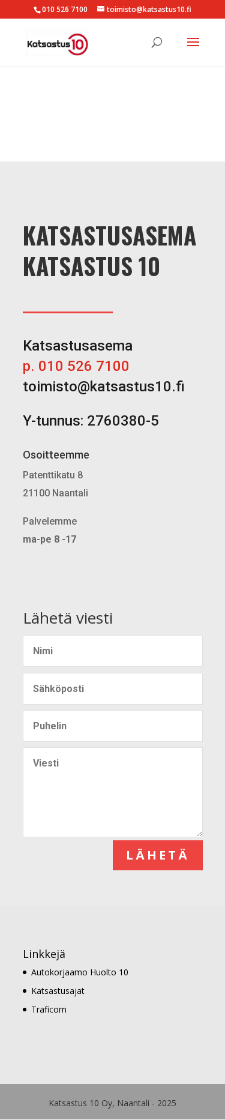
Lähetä (158, 855)
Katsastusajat (58, 990)
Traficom (49, 1009)
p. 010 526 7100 (76, 366)
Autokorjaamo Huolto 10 (79, 972)
